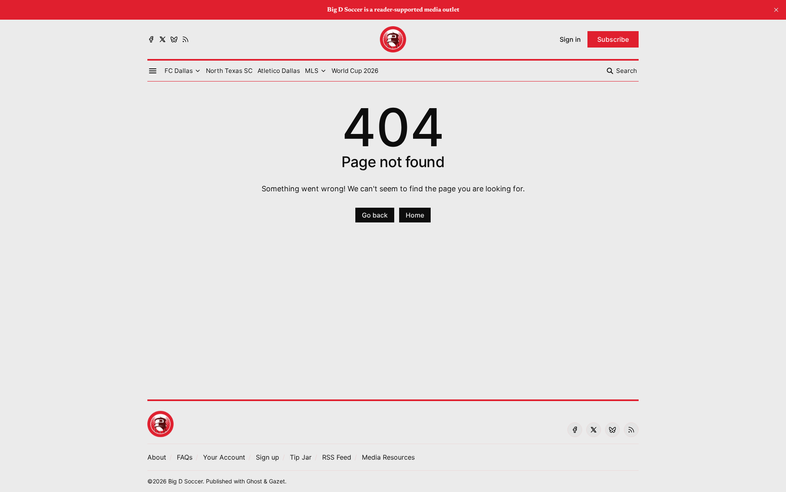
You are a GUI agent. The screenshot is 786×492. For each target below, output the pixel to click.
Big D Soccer (185, 481)
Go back (375, 215)
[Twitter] (162, 39)
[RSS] (185, 39)
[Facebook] (151, 39)
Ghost (254, 481)
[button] (179, 71)
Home (415, 215)
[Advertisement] (393, 315)
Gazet (277, 481)
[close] (776, 9)
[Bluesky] (174, 39)
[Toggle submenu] (197, 71)
